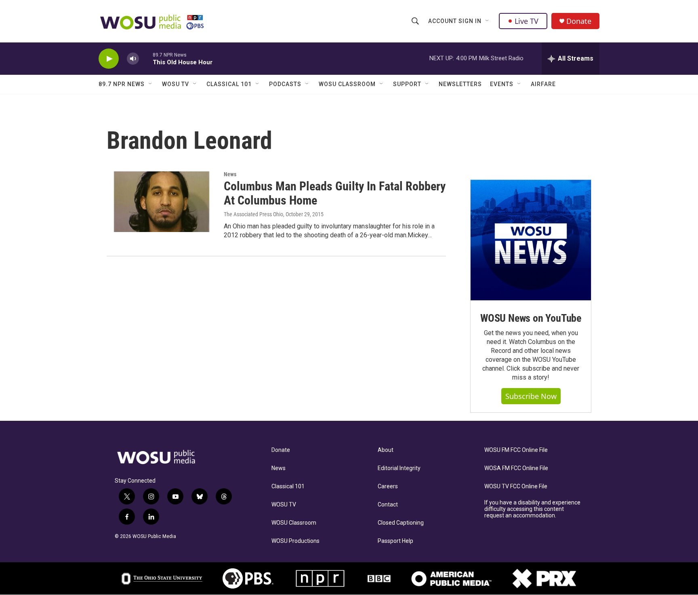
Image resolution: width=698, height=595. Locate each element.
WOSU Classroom (347, 84)
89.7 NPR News (122, 84)
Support (407, 84)
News (230, 174)
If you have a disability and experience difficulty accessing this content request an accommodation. (532, 509)
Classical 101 (229, 84)
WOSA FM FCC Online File (516, 468)
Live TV (526, 21)
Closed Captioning (401, 523)
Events (501, 84)
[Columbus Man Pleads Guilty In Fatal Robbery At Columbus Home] (161, 201)
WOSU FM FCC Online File (516, 450)
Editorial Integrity (399, 468)
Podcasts (285, 84)
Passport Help (395, 541)
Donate (578, 21)
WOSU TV (175, 84)
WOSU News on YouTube (530, 318)
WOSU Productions (295, 541)
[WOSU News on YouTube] (531, 240)
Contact (388, 505)
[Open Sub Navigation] (487, 21)
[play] (108, 58)
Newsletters (460, 84)
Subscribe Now (531, 396)
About (385, 450)
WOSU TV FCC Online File (515, 486)
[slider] (146, 58)
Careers (388, 486)
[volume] (133, 59)
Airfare (543, 84)
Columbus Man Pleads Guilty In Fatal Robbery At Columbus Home (335, 193)
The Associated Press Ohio (253, 214)
